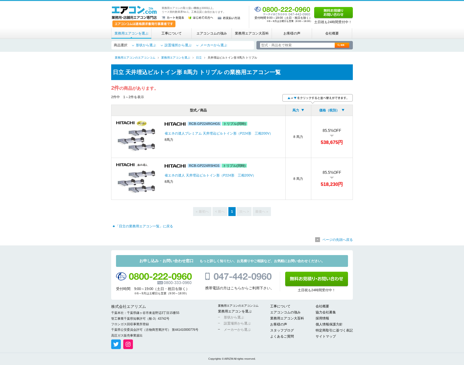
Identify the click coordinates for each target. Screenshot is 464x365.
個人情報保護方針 (329, 324)
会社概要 (332, 33)
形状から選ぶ (146, 45)
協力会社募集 (326, 312)
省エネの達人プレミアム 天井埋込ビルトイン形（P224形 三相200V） (219, 133)
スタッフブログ (282, 330)
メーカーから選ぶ (213, 45)
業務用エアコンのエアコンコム (238, 305)
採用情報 (322, 318)
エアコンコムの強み (211, 33)
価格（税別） (329, 110)
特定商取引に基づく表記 (334, 330)
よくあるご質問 (282, 336)
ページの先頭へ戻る (337, 240)
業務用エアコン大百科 (252, 33)
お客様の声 (291, 33)
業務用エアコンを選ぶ (131, 33)
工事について (171, 33)
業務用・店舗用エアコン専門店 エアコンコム (134, 12)
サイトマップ (326, 336)
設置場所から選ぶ (178, 45)
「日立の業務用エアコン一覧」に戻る (144, 226)
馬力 (295, 110)
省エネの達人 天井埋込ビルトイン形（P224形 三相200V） (210, 175)
